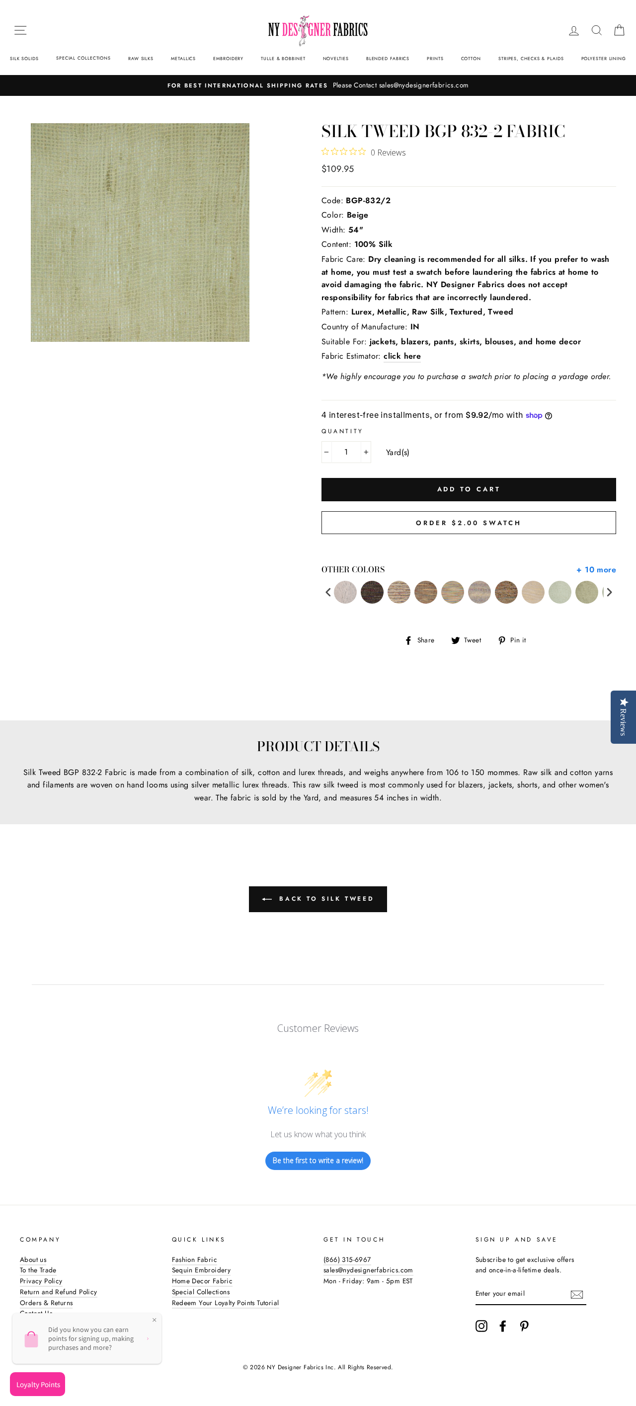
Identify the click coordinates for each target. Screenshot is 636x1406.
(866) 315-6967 (347, 1259)
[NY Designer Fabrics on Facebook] (503, 1326)
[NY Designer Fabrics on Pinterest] (524, 1326)
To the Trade (38, 1270)
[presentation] (328, 592)
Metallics (183, 58)
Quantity (342, 431)
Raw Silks (141, 58)
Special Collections (83, 58)
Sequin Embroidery (201, 1270)
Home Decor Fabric (202, 1281)
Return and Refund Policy (58, 1292)
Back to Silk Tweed (325, 898)
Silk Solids (24, 58)
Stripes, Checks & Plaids (531, 58)
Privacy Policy (41, 1281)
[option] (318, 85)
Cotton (471, 58)
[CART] (619, 30)
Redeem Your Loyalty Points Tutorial (225, 1303)
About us (33, 1259)
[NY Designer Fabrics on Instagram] (481, 1326)
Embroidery (228, 58)
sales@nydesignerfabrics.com (368, 1270)
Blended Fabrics (388, 58)
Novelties (336, 58)
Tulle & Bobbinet (283, 58)
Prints (435, 58)
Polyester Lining (603, 58)
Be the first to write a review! (318, 1160)
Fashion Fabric (195, 1259)
